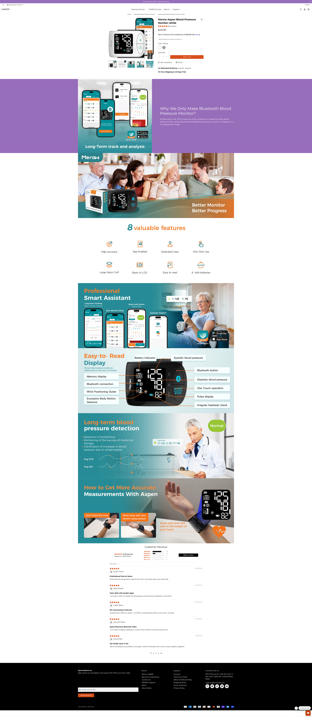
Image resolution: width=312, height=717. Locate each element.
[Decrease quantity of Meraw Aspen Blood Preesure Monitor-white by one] (160, 57)
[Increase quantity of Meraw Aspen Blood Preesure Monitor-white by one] (167, 57)
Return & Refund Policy (183, 680)
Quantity (161, 52)
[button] (308, 9)
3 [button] (156, 653)
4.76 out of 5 (128, 554)
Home (129, 14)
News (144, 685)
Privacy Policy (179, 688)
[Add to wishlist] (202, 19)
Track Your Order (180, 677)
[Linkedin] (222, 686)
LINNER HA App (154, 9)
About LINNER (147, 674)
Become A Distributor (150, 677)
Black (164, 47)
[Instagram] (217, 686)
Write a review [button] (188, 555)
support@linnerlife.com (215, 683)
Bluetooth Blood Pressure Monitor (144, 14)
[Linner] (5, 9)
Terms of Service (180, 685)
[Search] (301, 9)
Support (176, 9)
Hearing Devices (138, 9)
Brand (166, 9)
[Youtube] (227, 686)
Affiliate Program (148, 682)
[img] (114, 569)
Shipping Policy (180, 682)
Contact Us (146, 680)
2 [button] (153, 653)
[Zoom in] (150, 21)
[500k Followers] (212, 686)
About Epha (146, 688)
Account (177, 674)
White (160, 47)
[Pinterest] (207, 686)
